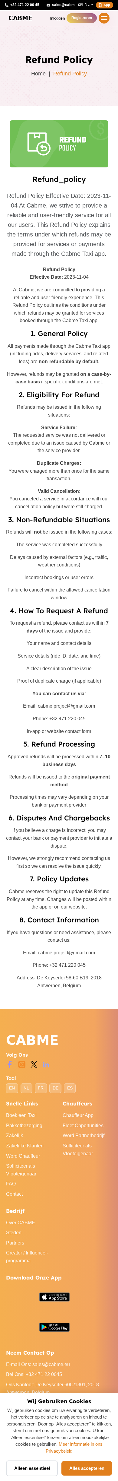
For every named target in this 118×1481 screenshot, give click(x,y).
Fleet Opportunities (83, 1125)
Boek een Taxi (21, 1115)
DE (55, 1088)
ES (70, 1088)
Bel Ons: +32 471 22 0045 (34, 1374)
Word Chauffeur (23, 1156)
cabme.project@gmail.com (66, 706)
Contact (14, 1194)
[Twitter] (34, 1064)
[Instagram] (21, 1064)
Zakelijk (14, 1135)
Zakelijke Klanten (25, 1145)
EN (12, 1088)
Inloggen (57, 18)
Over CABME (20, 1222)
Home (38, 74)
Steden (13, 1232)
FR (41, 1088)
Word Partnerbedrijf (83, 1135)
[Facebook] (9, 1064)
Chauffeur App (78, 1115)
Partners (15, 1242)
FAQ (11, 1183)
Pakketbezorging (24, 1125)
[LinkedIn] (46, 1064)
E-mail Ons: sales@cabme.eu (38, 1364)
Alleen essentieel (32, 1468)
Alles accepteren (86, 1468)
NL (26, 1088)
